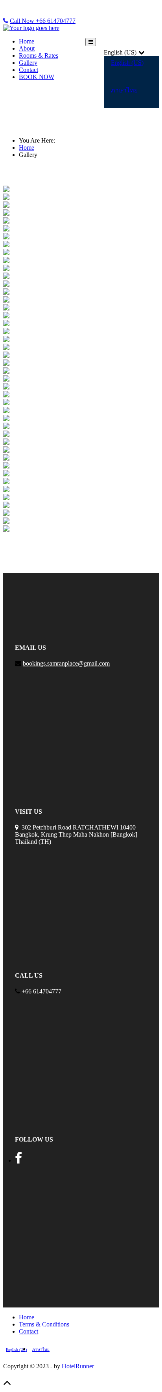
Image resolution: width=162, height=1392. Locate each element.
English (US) (127, 62)
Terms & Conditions (44, 1324)
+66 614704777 (41, 991)
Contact (28, 69)
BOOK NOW (36, 76)
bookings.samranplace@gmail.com (66, 663)
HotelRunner (78, 1366)
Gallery (28, 62)
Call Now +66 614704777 (42, 20)
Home (26, 41)
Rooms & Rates (38, 55)
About (27, 48)
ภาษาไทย (124, 90)
